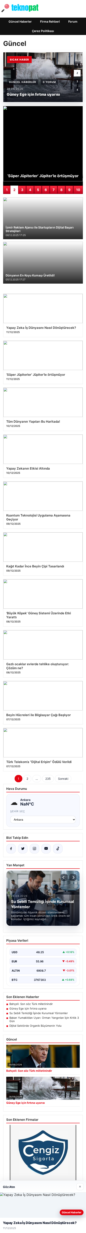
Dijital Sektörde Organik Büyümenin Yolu (35, 1025)
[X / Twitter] (23, 848)
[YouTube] (46, 848)
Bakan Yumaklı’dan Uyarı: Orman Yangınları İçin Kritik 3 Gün (44, 1019)
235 (48, 778)
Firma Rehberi (50, 21)
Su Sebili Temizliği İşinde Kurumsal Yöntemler (38, 1013)
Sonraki (63, 778)
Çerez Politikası (43, 31)
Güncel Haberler (20, 21)
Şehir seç (17, 811)
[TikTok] (58, 848)
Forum (72, 21)
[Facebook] (11, 848)
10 (78, 190)
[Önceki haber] (64, 877)
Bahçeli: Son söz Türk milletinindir (31, 1004)
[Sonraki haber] (72, 877)
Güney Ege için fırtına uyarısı (28, 1008)
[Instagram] (34, 848)
